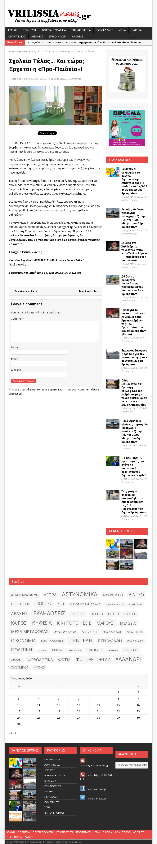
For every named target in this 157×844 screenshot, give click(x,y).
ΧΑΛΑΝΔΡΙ (128, 659)
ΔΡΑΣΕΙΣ (19, 613)
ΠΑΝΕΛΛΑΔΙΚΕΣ (52, 641)
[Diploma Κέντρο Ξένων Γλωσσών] (127, 128)
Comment (17, 318)
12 (58, 705)
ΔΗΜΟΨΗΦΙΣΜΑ (115, 604)
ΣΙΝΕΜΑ (57, 650)
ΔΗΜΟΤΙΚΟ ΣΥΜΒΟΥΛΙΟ (85, 604)
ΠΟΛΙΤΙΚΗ (21, 649)
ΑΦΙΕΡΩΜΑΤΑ (113, 595)
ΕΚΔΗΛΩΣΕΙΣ (49, 613)
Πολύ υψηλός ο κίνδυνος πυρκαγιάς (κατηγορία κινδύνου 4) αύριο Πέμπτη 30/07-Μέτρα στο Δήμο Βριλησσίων (134, 431)
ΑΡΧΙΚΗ (12, 30)
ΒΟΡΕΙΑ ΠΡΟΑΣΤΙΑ (54, 30)
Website (16, 370)
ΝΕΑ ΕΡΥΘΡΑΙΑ (112, 632)
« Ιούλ (13, 733)
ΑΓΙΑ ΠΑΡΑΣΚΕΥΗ (24, 595)
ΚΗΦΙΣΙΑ (42, 622)
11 (38, 705)
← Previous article (24, 291)
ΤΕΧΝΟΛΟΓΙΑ (74, 650)
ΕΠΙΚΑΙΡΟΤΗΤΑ (81, 30)
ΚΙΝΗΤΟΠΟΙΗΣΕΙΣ (74, 623)
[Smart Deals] (127, 74)
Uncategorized (52, 759)
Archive (77, 36)
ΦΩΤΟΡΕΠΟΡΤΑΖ (93, 659)
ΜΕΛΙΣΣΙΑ (128, 623)
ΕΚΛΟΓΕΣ (77, 613)
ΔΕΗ (61, 604)
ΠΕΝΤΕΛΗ (80, 640)
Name (15, 347)
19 (58, 711)
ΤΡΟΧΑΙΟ (130, 650)
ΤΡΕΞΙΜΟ (113, 650)
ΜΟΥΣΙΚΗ (89, 631)
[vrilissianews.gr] (78, 15)
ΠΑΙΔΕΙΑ (136, 30)
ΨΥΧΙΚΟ (39, 667)
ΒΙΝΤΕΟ (136, 595)
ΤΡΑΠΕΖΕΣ (94, 650)
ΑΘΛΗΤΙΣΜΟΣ (17, 36)
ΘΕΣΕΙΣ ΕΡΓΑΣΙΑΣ (122, 614)
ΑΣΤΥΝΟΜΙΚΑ (79, 594)
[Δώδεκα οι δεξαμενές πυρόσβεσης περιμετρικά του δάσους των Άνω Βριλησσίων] (112, 282)
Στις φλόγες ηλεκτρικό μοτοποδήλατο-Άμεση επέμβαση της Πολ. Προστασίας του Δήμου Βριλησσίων (133, 502)
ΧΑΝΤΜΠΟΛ (20, 667)
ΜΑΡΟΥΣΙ (105, 623)
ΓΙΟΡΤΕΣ (43, 604)
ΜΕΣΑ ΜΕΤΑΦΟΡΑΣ (29, 631)
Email (14, 358)
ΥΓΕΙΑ (122, 30)
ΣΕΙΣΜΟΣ (41, 650)
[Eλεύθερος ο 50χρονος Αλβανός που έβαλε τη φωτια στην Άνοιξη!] (29, 819)
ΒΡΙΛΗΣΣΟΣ (20, 604)
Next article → (89, 291)
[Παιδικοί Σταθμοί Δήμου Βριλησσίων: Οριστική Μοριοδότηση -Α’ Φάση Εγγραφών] (15, 819)
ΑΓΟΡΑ (50, 594)
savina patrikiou (73, 841)
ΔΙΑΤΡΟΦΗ (135, 604)
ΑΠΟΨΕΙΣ (37, 36)
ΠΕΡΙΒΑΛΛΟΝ (110, 640)
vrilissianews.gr (97, 789)
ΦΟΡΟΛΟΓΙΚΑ (40, 659)
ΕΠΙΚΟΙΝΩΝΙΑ (57, 36)
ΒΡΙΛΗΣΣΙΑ (29, 30)
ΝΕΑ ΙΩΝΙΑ (135, 632)
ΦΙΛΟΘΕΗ (16, 660)
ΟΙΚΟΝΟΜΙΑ (23, 641)
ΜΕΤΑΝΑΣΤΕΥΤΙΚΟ (65, 632)
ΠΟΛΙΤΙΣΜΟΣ (104, 30)
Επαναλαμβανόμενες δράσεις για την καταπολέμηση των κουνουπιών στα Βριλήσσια (134, 357)
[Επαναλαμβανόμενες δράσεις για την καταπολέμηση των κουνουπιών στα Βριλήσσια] (112, 356)
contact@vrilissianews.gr (94, 765)
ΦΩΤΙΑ (64, 659)
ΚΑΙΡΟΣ (19, 623)
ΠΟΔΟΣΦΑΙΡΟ (135, 641)
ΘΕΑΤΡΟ (97, 614)
